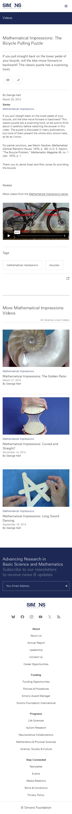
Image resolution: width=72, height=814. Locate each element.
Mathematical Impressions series (48, 194)
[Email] (7, 80)
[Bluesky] (13, 617)
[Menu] (66, 6)
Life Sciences (36, 720)
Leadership (36, 650)
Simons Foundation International (36, 703)
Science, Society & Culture (36, 749)
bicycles (54, 265)
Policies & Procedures (36, 688)
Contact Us (36, 657)
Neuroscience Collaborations (36, 734)
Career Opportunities (36, 664)
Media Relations (36, 780)
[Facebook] (22, 617)
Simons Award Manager (36, 696)
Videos (7, 18)
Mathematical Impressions (18, 109)
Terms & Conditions (36, 788)
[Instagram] (31, 617)
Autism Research (36, 727)
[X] (49, 617)
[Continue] (66, 586)
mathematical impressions (22, 265)
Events (36, 773)
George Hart (13, 95)
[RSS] (58, 617)
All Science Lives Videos (54, 319)
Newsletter (36, 766)
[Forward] (18, 80)
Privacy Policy (36, 795)
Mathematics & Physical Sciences (36, 742)
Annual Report (36, 642)
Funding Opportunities (36, 681)
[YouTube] (40, 617)
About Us (36, 635)
